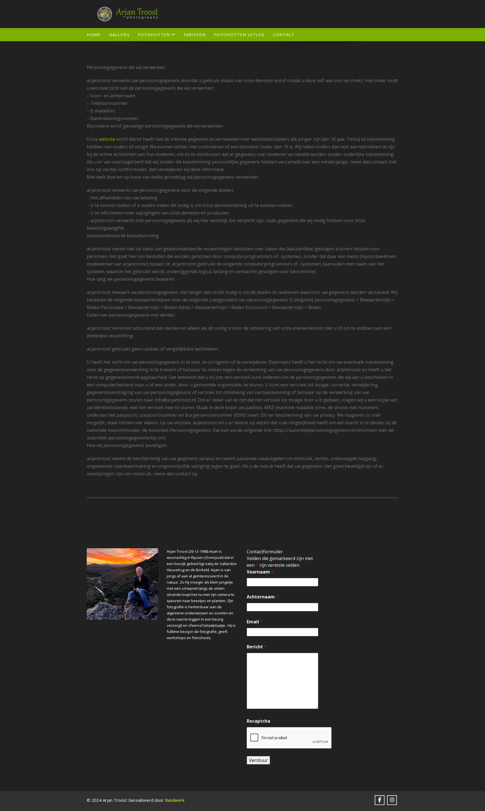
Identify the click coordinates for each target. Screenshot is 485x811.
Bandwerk (174, 800)
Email (255, 622)
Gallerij (119, 34)
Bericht (257, 647)
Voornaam (260, 572)
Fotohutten (154, 34)
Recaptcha (258, 721)
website (107, 139)
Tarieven (194, 34)
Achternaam (262, 597)
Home (94, 34)
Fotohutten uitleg (239, 34)
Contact (283, 34)
